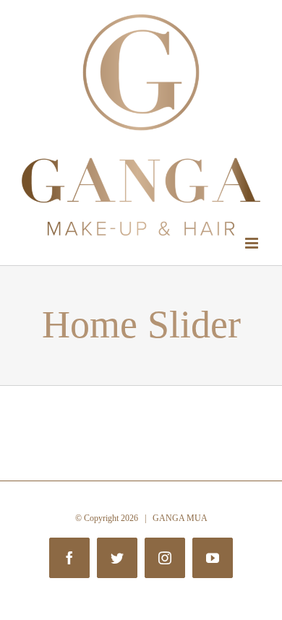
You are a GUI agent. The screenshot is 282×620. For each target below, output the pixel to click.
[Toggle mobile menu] (252, 243)
